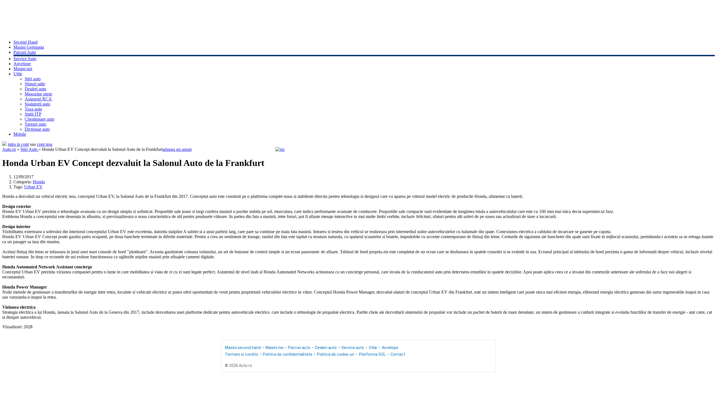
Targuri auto (35, 124)
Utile (17, 73)
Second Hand (25, 42)
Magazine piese (38, 94)
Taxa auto (33, 109)
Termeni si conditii (241, 354)
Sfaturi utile (35, 83)
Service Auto (24, 58)
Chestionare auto (39, 119)
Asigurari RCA (38, 99)
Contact (397, 354)
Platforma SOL (372, 354)
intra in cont (18, 144)
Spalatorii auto (37, 104)
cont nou (44, 144)
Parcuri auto (299, 347)
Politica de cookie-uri (335, 354)
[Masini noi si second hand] (4, 144)
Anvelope (22, 63)
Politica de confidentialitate (287, 354)
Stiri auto (33, 78)
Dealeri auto (35, 88)
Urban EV (33, 186)
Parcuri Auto (24, 52)
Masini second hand (243, 347)
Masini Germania (28, 47)
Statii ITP (33, 114)
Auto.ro (9, 149)
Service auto (352, 347)
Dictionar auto (37, 129)
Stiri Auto (29, 149)
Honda (39, 181)
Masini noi (22, 68)
